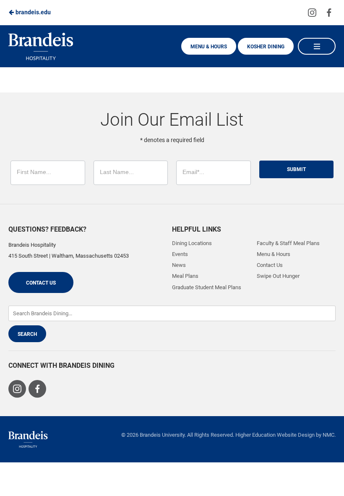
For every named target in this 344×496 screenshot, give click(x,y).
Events (180, 254)
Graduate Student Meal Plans (206, 287)
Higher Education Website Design (275, 435)
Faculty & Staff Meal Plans (288, 243)
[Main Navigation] (317, 46)
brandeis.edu (32, 12)
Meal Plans (185, 276)
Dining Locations (192, 243)
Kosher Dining (265, 47)
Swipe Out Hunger (278, 276)
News (179, 265)
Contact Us (41, 283)
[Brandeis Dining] (28, 439)
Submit (296, 169)
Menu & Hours (208, 47)
